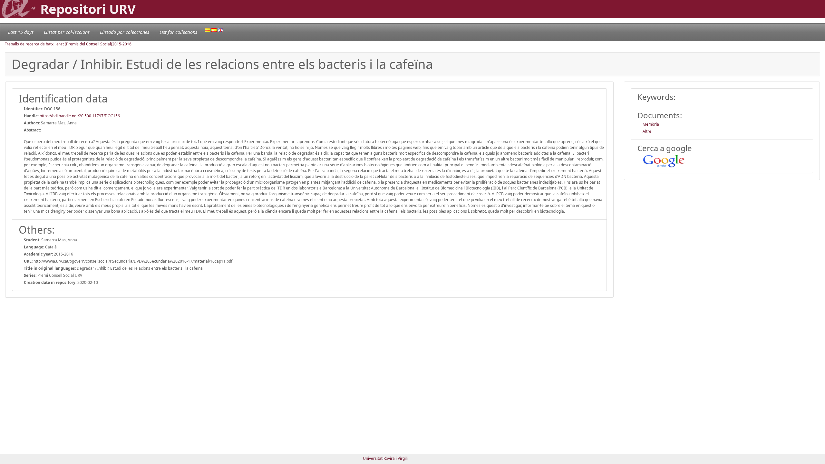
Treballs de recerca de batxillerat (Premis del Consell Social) (58, 44)
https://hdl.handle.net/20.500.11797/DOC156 (80, 116)
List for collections (178, 32)
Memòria (651, 124)
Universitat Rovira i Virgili (385, 458)
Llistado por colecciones (124, 32)
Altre (647, 131)
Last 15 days (21, 32)
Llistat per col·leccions (67, 32)
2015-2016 (121, 44)
